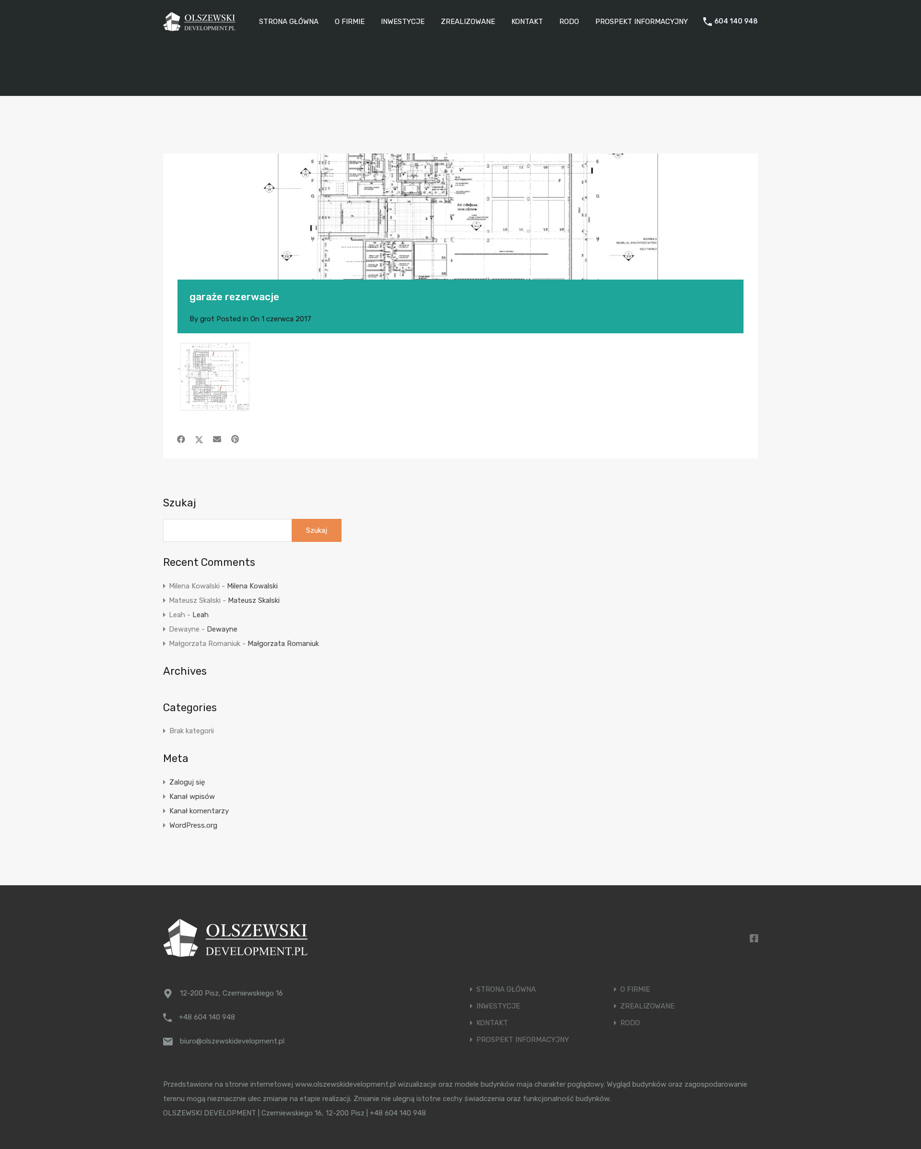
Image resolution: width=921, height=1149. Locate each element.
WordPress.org (193, 825)
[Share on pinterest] (235, 439)
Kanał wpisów (192, 796)
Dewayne (222, 629)
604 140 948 (736, 21)
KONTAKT (527, 21)
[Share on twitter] (199, 439)
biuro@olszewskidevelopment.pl (232, 1041)
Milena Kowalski (252, 586)
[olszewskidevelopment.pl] (199, 27)
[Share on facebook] (181, 439)
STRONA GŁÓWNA (289, 21)
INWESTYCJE (403, 21)
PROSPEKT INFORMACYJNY (641, 21)
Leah (200, 614)
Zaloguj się (187, 782)
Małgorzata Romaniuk (283, 643)
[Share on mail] (217, 439)
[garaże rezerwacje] (460, 230)
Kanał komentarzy (199, 811)
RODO (569, 21)
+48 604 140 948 (207, 1017)
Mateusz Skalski (254, 600)
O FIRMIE (350, 21)
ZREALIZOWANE (468, 21)
